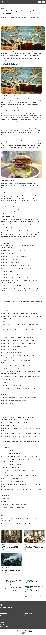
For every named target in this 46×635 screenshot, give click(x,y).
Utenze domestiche (4, 626)
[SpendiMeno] (6, 2)
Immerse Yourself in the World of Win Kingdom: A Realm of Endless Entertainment (34, 591)
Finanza (1, 617)
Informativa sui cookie (28, 622)
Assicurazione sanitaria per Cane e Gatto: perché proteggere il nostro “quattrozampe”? (12, 581)
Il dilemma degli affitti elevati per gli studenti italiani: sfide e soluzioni (11, 547)
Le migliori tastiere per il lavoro (10, 584)
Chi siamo (26, 615)
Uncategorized (29, 580)
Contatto (26, 617)
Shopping (2, 622)
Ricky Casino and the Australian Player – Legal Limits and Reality (34, 587)
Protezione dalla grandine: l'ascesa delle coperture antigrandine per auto (11, 569)
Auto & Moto (6, 567)
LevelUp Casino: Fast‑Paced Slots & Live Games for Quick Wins (12, 594)
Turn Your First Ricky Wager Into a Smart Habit (12, 588)
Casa (3, 8)
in (38, 22)
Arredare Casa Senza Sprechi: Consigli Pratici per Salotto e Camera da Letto (34, 547)
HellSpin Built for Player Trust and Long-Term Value (34, 596)
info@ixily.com (23, 632)
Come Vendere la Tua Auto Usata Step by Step (12, 591)
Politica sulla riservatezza (29, 619)
